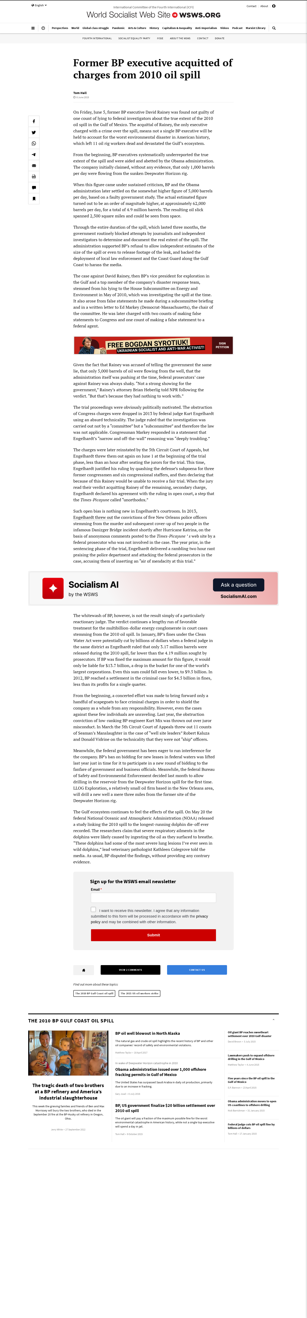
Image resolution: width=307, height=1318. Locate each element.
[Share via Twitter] (33, 132)
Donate (220, 38)
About (264, 6)
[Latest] (43, 30)
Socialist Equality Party (134, 38)
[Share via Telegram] (33, 154)
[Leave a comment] (33, 187)
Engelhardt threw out (93, 517)
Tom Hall (80, 93)
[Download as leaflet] (33, 176)
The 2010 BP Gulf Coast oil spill (94, 993)
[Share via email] (33, 165)
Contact (251, 6)
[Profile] (273, 7)
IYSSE (160, 38)
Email (95, 889)
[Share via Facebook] (33, 121)
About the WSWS (180, 38)
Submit (153, 935)
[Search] (274, 30)
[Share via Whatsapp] (33, 143)
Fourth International (97, 38)
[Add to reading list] (33, 198)
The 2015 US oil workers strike (139, 993)
